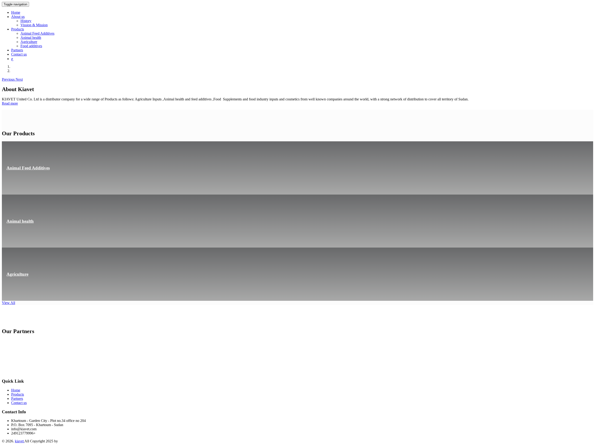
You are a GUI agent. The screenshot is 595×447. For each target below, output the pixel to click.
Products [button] (17, 29)
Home (15, 12)
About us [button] (18, 17)
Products (17, 394)
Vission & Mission (34, 25)
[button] (9, 79)
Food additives (31, 46)
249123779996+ (23, 433)
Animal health (30, 38)
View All (8, 303)
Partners (17, 50)
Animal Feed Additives (37, 33)
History (25, 21)
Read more (10, 103)
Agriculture (28, 42)
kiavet (19, 441)
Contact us (19, 54)
